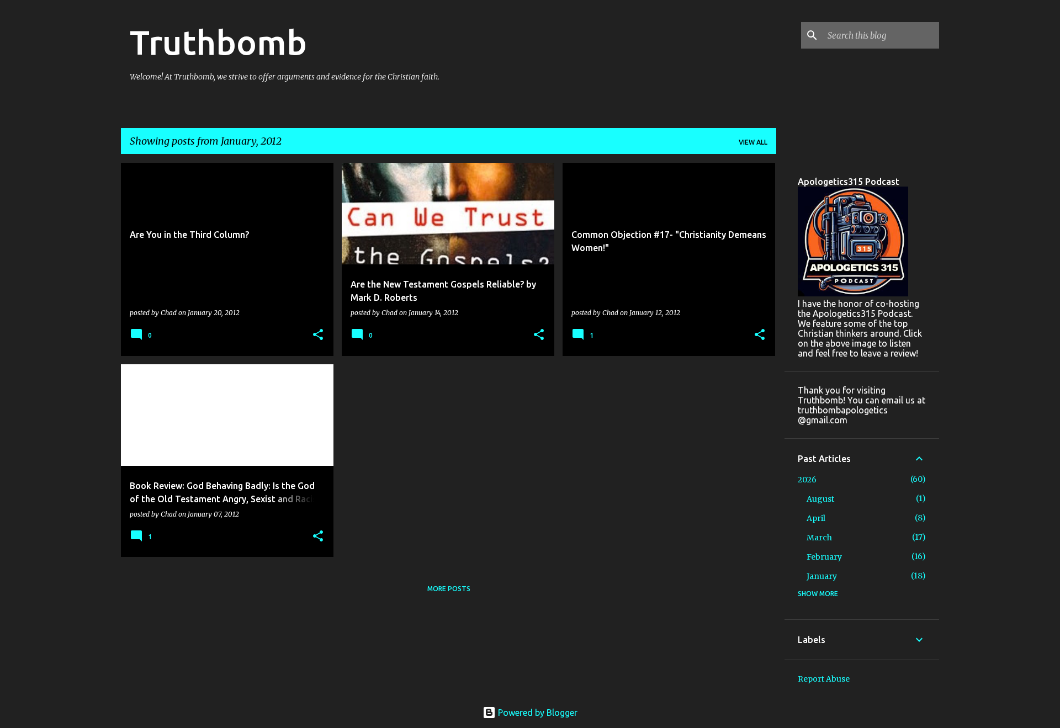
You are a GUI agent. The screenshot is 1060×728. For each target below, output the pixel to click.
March (819, 538)
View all (753, 142)
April (816, 518)
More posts (448, 588)
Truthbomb (218, 42)
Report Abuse (824, 679)
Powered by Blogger (536, 713)
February (824, 557)
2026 (807, 480)
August (820, 499)
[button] (318, 335)
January (822, 576)
